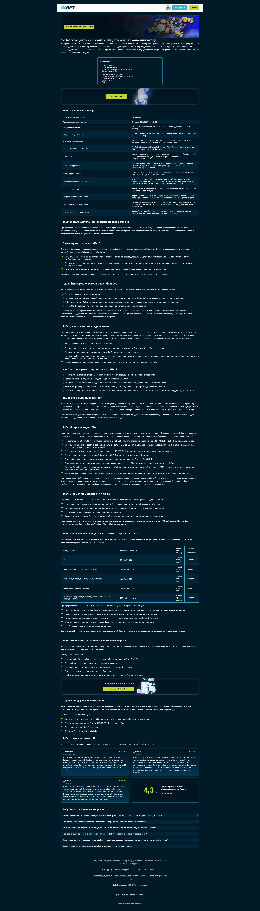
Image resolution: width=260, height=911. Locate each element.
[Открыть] (168, 7)
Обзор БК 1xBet (107, 65)
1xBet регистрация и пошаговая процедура (117, 69)
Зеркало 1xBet (116, 96)
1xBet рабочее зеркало (110, 67)
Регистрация (180, 8)
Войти (194, 8)
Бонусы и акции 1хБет (110, 71)
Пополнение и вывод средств (112, 75)
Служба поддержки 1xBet (111, 78)
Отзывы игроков (107, 80)
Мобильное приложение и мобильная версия (117, 76)
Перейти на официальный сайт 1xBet (79, 26)
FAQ (103, 82)
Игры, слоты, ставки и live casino (113, 73)
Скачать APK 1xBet (118, 689)
